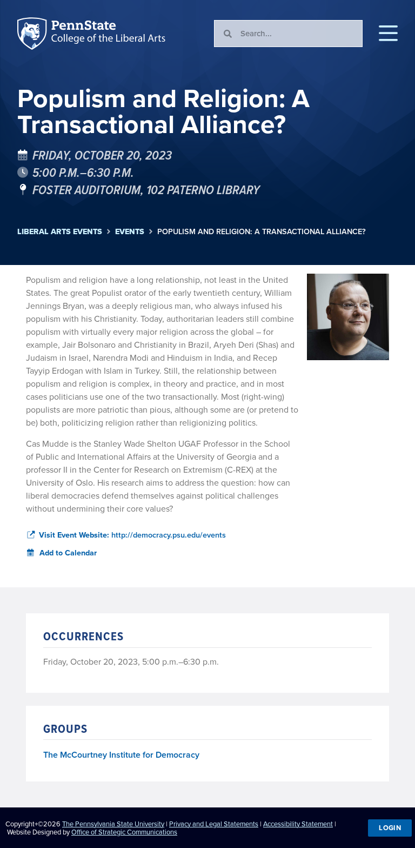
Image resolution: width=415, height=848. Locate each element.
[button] (388, 33)
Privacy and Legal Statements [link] (213, 824)
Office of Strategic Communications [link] (124, 832)
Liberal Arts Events (59, 231)
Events (129, 231)
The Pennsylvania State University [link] (113, 824)
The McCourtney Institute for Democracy (121, 755)
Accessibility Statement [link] (298, 824)
